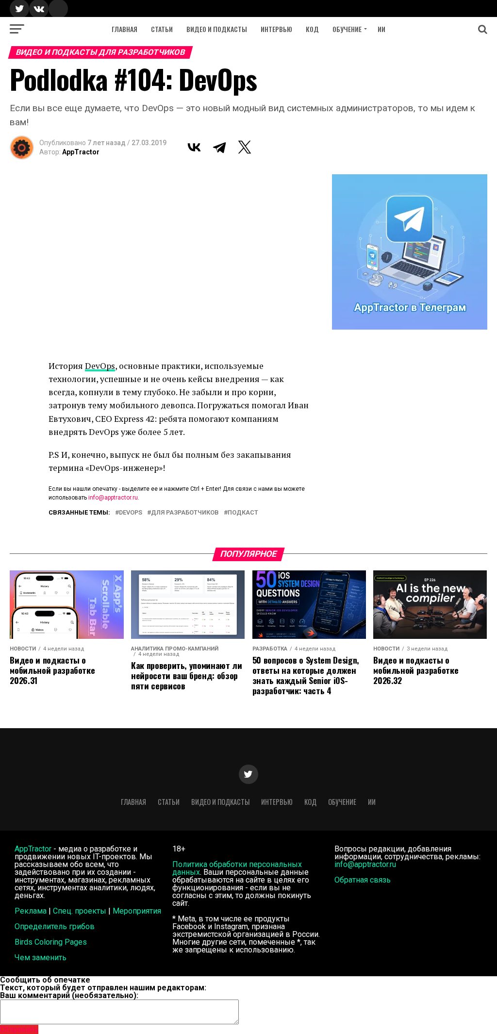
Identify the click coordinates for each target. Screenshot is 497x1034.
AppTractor (80, 152)
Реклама (31, 911)
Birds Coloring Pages (51, 942)
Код (312, 29)
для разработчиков (185, 513)
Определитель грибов (55, 926)
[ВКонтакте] (194, 147)
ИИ (381, 29)
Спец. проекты (79, 911)
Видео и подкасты (216, 29)
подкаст (243, 513)
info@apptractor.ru (113, 497)
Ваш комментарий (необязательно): (69, 995)
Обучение (347, 29)
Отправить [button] (19, 1029)
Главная (124, 29)
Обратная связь (362, 879)
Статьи (162, 29)
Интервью (276, 29)
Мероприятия (137, 911)
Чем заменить (40, 957)
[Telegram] (219, 147)
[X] (244, 147)
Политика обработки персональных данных (237, 868)
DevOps (100, 365)
